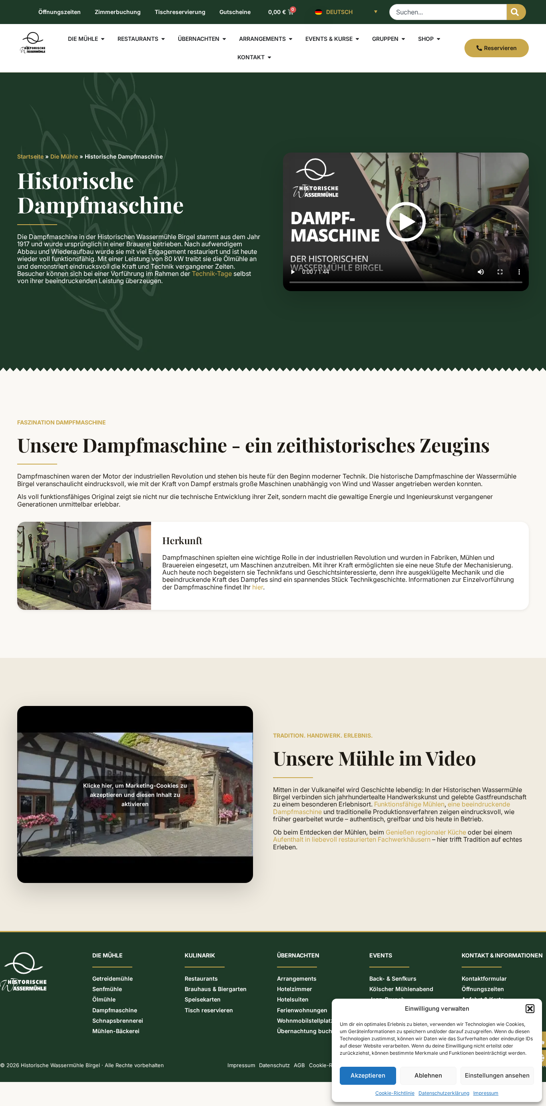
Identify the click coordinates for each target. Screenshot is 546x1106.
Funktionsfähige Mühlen (409, 804)
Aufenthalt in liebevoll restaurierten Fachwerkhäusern (351, 839)
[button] (530, 1009)
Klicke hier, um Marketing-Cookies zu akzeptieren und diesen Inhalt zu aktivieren (135, 794)
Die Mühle (64, 156)
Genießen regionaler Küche (426, 832)
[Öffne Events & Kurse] (357, 39)
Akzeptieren (368, 1075)
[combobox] (448, 12)
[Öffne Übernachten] (224, 39)
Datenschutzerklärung (443, 1093)
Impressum (485, 1093)
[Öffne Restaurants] (163, 39)
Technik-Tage (212, 273)
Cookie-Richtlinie (394, 1093)
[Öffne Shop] (438, 39)
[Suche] (516, 12)
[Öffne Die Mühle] (103, 39)
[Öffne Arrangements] (290, 39)
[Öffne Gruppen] (403, 39)
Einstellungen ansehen (497, 1075)
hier (257, 587)
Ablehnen (428, 1075)
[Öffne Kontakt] (269, 57)
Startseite (30, 156)
